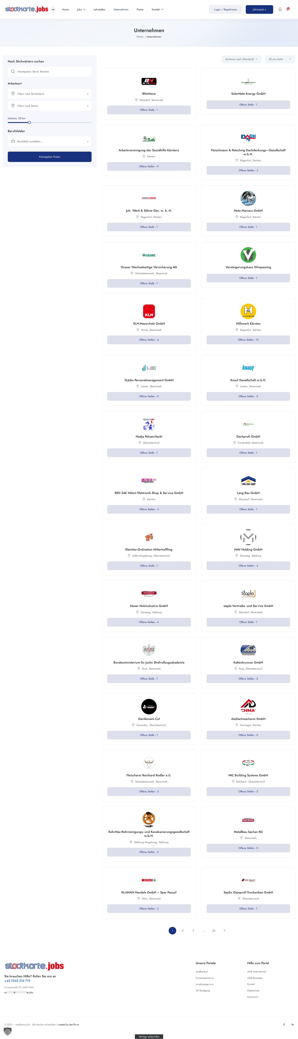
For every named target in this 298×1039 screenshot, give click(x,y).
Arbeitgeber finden (49, 157)
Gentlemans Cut (149, 719)
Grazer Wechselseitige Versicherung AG (149, 267)
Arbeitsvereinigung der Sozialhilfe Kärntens (149, 150)
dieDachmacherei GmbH (248, 719)
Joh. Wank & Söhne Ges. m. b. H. (149, 210)
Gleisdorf (145, 100)
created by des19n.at (68, 1024)
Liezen (144, 386)
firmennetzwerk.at (204, 978)
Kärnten (151, 156)
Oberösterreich (151, 443)
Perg (241, 669)
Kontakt (156, 9)
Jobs (80, 9)
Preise (140, 9)
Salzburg (256, 556)
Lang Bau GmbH (248, 493)
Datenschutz (253, 990)
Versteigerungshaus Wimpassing (248, 267)
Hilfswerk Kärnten (248, 323)
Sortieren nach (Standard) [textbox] (239, 59)
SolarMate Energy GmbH (248, 93)
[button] (7, 1031)
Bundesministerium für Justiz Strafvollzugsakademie (149, 662)
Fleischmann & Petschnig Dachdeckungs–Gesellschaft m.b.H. (248, 152)
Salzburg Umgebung (145, 842)
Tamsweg (245, 556)
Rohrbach (241, 782)
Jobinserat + (259, 9)
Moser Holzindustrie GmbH (149, 606)
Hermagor (245, 725)
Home (65, 9)
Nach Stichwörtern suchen (26, 61)
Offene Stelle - (149, 110)
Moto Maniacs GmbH (248, 210)
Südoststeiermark (144, 273)
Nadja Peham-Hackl (149, 436)
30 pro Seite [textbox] (276, 59)
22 (213, 931)
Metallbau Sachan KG (248, 832)
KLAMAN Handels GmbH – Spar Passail (148, 892)
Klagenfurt (245, 160)
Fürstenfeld (244, 443)
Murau (144, 330)
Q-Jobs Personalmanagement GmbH (149, 380)
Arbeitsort (15, 83)
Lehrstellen (99, 9)
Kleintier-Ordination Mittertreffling (148, 549)
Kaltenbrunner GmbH (248, 662)
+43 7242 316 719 (17, 980)
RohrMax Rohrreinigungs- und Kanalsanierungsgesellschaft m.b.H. (149, 834)
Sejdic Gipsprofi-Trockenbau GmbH (248, 892)
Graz (144, 669)
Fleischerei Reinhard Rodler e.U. (148, 775)
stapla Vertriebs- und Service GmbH (248, 606)
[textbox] (47, 94)
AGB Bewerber (255, 978)
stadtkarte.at (201, 971)
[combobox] (50, 93)
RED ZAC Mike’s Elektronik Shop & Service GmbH (149, 493)
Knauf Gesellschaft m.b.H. (248, 380)
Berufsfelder (16, 131)
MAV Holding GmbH (248, 549)
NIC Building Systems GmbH (248, 775)
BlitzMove (149, 93)
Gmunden (142, 725)
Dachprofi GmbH (248, 436)
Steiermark (157, 100)
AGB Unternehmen (256, 971)
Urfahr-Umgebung (142, 556)
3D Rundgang (203, 990)
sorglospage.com (204, 984)
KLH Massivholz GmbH (149, 323)
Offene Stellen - (149, 166)
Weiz (144, 899)
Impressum (252, 996)
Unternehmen (121, 9)
